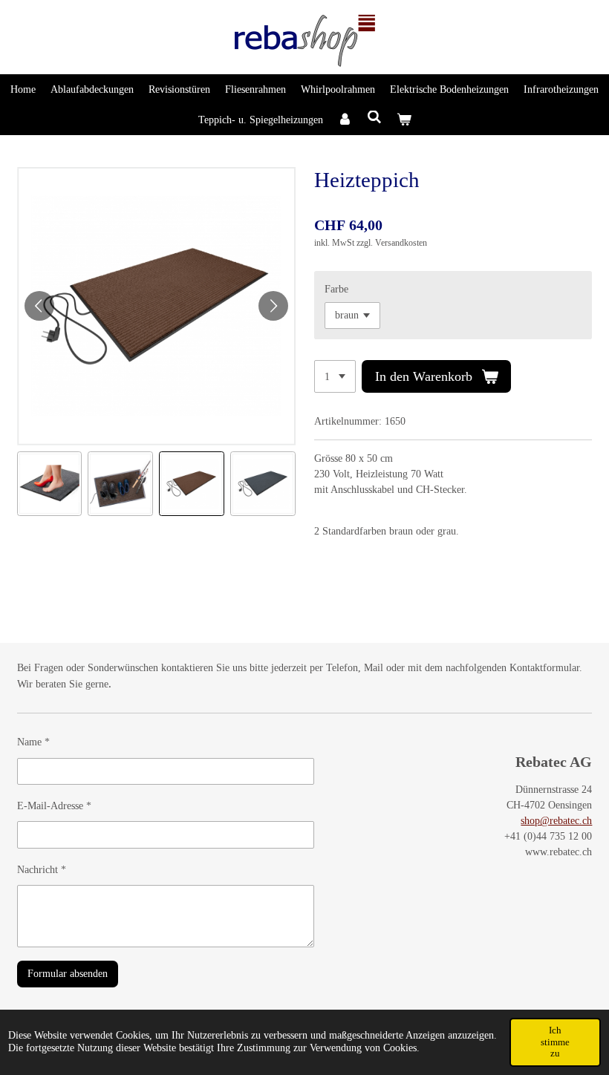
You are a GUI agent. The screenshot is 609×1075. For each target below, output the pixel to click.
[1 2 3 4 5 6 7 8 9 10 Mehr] (335, 376)
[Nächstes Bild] (273, 306)
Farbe (336, 289)
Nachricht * (41, 869)
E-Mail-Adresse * (54, 805)
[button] (49, 484)
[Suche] (374, 118)
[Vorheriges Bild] (39, 306)
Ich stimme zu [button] (555, 1041)
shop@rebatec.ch (556, 820)
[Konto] (345, 120)
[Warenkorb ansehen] (404, 120)
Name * (33, 742)
